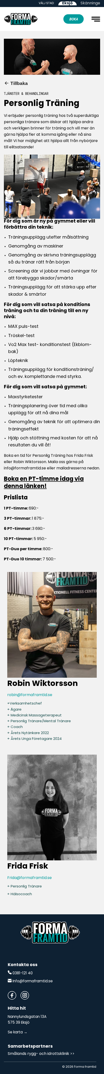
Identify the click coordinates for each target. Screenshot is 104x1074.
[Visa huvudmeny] (95, 19)
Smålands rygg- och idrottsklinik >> (41, 1054)
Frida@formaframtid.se (29, 878)
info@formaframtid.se (32, 981)
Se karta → (17, 1032)
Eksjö (67, 3)
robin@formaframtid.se (29, 695)
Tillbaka (19, 83)
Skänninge (90, 3)
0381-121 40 (22, 973)
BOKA (73, 19)
